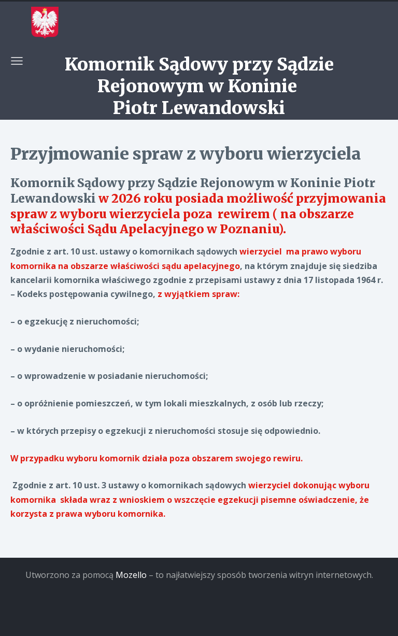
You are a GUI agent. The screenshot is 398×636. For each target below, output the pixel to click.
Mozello (131, 575)
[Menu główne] (17, 61)
